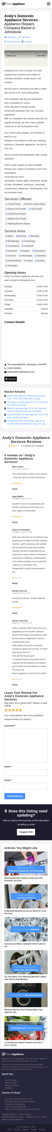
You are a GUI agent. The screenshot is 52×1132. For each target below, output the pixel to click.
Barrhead (22, 236)
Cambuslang (29, 241)
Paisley (29, 261)
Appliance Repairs (12, 1085)
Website (11, 379)
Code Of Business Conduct (12, 1117)
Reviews (11, 37)
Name (8, 766)
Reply (15, 489)
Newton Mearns (14, 261)
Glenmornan (40, 251)
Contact (28, 41)
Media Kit (8, 1088)
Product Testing (25, 1114)
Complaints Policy (32, 1117)
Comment (10, 726)
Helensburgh (26, 256)
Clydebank (28, 246)
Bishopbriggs (13, 241)
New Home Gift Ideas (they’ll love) (18, 1099)
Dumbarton (12, 251)
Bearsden (35, 236)
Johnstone (41, 256)
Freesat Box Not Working (15, 1104)
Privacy (42, 1129)
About (10, 1129)
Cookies (34, 1129)
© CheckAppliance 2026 (25, 1127)
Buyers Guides (11, 1083)
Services (25, 37)
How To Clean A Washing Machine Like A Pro (22, 1109)
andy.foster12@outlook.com (20, 372)
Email (8, 780)
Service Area (12, 41)
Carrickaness (13, 246)
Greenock (12, 256)
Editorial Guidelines (9, 1114)
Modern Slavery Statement (12, 1119)
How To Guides (11, 1080)
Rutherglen (12, 266)
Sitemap (25, 1129)
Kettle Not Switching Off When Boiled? (20, 1101)
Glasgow (26, 251)
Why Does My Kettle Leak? (15, 1107)
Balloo (10, 236)
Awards (44, 1117)
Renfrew (41, 261)
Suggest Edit (26, 832)
